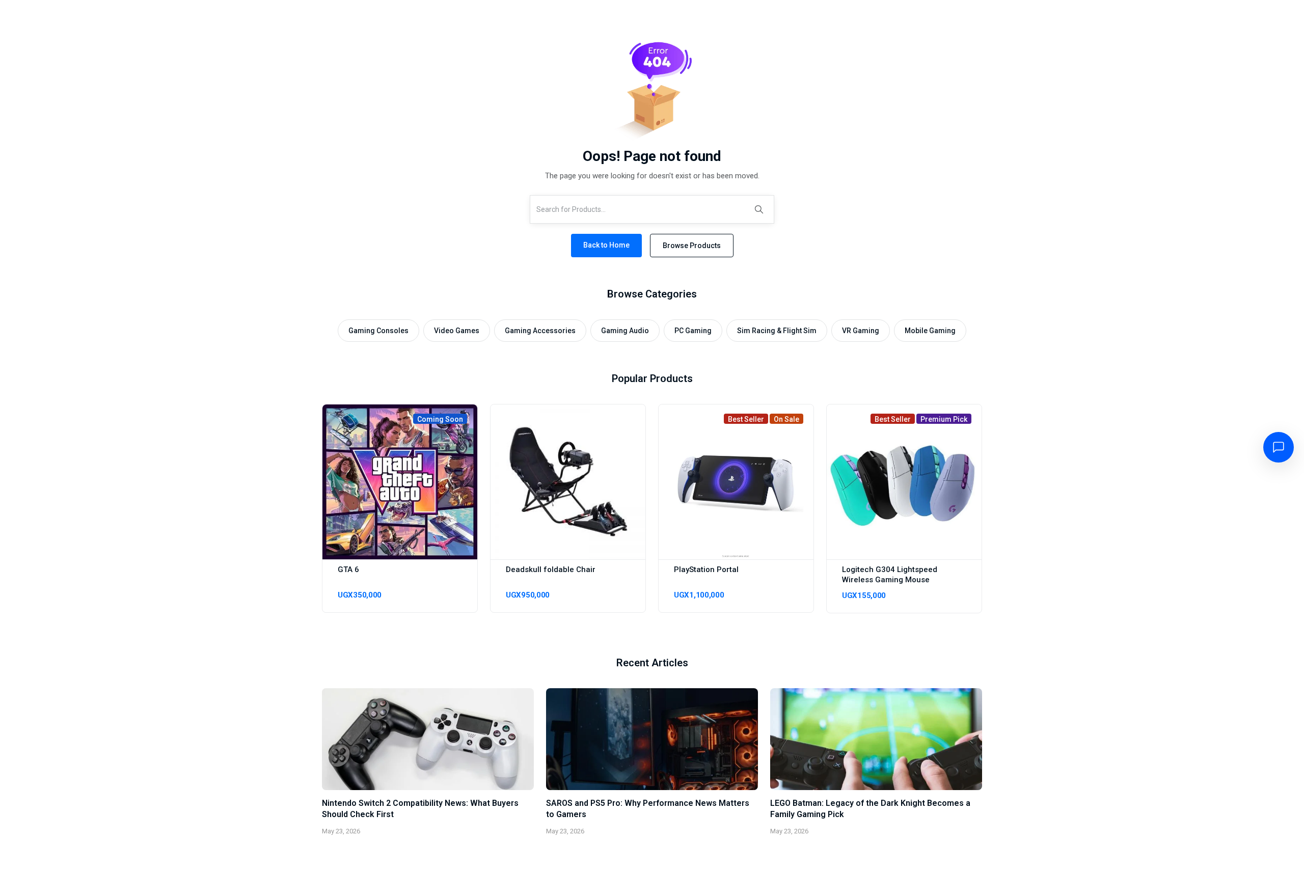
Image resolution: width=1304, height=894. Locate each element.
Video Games (456, 331)
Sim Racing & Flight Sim (777, 331)
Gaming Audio (625, 331)
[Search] (759, 209)
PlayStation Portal (706, 569)
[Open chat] (1278, 447)
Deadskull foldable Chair (550, 569)
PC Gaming (693, 331)
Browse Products (692, 245)
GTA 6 (348, 569)
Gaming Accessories (540, 331)
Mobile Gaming (930, 331)
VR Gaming (860, 331)
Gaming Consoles (378, 331)
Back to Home (606, 245)
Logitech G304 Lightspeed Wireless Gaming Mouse (889, 574)
